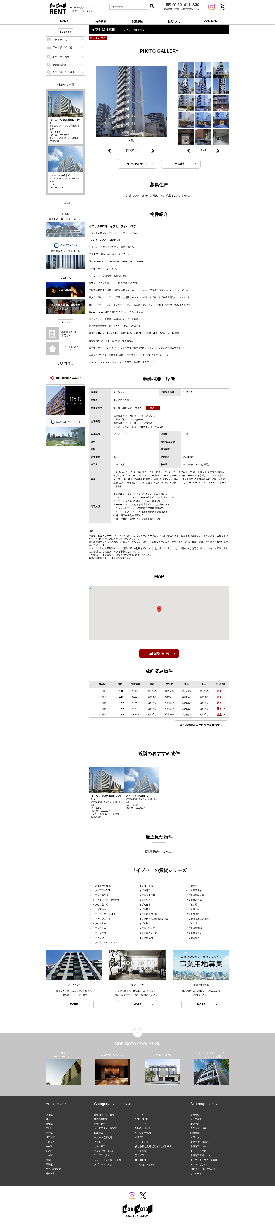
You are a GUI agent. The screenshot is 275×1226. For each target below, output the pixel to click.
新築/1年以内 (100, 1119)
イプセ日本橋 (99, 933)
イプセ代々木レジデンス (105, 942)
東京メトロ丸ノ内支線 (124, 427)
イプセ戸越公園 (100, 895)
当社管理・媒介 (102, 1155)
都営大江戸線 (120, 416)
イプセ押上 (145, 909)
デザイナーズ (101, 1123)
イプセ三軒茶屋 (147, 928)
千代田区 (50, 1142)
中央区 (49, 1146)
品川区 (49, 1128)
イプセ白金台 (193, 937)
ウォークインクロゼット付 (107, 1160)
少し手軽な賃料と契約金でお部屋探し (154, 1146)
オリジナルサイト (137, 163)
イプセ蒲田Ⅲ (146, 890)
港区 (48, 1119)
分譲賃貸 (98, 1132)
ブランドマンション (104, 1151)
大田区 (49, 1132)
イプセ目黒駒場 (194, 928)
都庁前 (133, 423)
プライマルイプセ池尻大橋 (106, 900)
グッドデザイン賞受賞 (105, 1128)
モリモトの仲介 (198, 1151)
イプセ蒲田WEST (101, 890)
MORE (74, 1004)
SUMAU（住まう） (200, 1164)
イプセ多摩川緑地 (102, 885)
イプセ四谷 (191, 923)
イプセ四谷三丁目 (102, 923)
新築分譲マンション (200, 1146)
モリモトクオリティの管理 (203, 1160)
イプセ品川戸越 (147, 895)
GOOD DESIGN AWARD (202, 1169)
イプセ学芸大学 (147, 885)
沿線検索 (194, 1123)
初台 (125, 419)
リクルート (196, 1173)
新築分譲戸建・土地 (200, 1155)
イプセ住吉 (145, 904)
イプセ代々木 (99, 928)
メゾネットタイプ (103, 1164)
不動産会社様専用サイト (202, 1142)
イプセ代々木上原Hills (197, 919)
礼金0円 (139, 1137)
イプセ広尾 (191, 904)
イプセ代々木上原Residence (153, 919)
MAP (153, 408)
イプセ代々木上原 (148, 914)
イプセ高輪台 (99, 909)
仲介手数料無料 (143, 1132)
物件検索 (101, 21)
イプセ (97, 1142)
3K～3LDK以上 (143, 1128)
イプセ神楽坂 (193, 914)
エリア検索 (196, 1119)
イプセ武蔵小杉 (194, 890)
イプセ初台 (145, 923)
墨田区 (49, 1164)
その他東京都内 (54, 1169)
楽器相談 (139, 1155)
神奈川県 (50, 1173)
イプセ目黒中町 (100, 904)
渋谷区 (49, 1114)
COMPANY (210, 21)
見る (219, 690)
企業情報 (194, 1114)
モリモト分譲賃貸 (103, 1137)
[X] (222, 7)
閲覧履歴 (137, 21)
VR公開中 (181, 163)
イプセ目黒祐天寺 (195, 895)
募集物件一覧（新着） (105, 1114)
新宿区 (49, 1151)
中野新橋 (143, 427)
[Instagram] (211, 7)
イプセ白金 (98, 937)
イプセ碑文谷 (193, 909)
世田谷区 (50, 1137)
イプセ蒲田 (191, 885)
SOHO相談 (140, 1160)
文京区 (49, 1155)
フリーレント (142, 1142)
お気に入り (174, 21)
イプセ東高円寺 (194, 933)
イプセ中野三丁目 (102, 919)
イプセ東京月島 (194, 900)
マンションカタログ (145, 1164)
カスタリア (99, 1146)
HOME (64, 21)
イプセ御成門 (146, 937)
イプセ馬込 (145, 900)
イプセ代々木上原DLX (104, 914)
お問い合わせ (161, 653)
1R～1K (139, 1114)
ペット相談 (140, 1151)
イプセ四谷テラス (148, 933)
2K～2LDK (140, 1123)
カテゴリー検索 (198, 1128)
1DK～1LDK (141, 1119)
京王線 (116, 419)
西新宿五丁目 (136, 416)
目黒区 (49, 1123)
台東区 (49, 1160)
